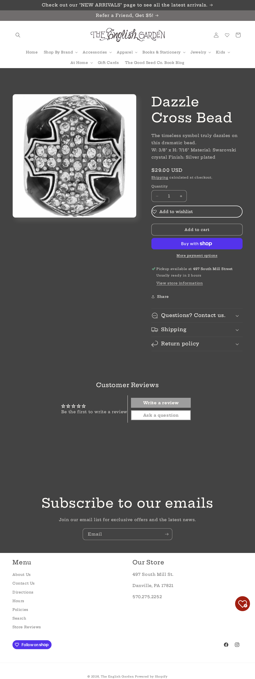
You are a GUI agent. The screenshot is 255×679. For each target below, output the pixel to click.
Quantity (159, 186)
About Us (21, 574)
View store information (179, 283)
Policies (20, 609)
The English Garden (117, 676)
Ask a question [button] (161, 415)
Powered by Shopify (151, 676)
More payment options (197, 255)
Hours (18, 601)
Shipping (159, 177)
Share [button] (163, 296)
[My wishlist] (227, 35)
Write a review (161, 402)
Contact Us (23, 583)
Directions (23, 592)
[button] (17, 35)
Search (19, 618)
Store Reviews (26, 627)
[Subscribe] (166, 534)
